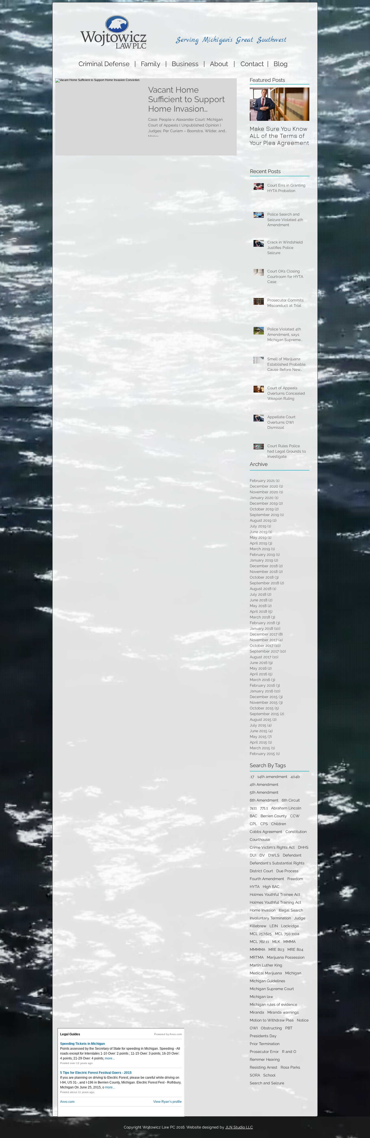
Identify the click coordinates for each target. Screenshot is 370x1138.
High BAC (271, 886)
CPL (253, 824)
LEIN (274, 926)
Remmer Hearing (265, 1059)
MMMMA (257, 949)
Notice (303, 1020)
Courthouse (260, 839)
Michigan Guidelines (267, 981)
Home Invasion (262, 910)
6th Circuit (291, 800)
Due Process (287, 871)
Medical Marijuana (266, 973)
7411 (253, 808)
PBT (289, 1028)
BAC (253, 816)
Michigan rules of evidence (273, 1004)
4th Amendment (264, 784)
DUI (253, 855)
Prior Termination (265, 1044)
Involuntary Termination (270, 918)
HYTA (254, 886)
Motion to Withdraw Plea (272, 1020)
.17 (252, 776)
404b (295, 776)
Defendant (292, 855)
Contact (254, 64)
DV (262, 855)
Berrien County (274, 816)
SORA (255, 1075)
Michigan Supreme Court (272, 989)
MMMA (289, 941)
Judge (299, 918)
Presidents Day (263, 1036)
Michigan (293, 973)
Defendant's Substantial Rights (277, 863)
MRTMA (257, 957)
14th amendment (272, 776)
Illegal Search (291, 910)
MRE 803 (276, 949)
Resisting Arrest (263, 1067)
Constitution (296, 831)
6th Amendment (264, 800)
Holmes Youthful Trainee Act (275, 894)
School (269, 1075)
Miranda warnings (283, 1012)
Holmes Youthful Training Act (275, 902)
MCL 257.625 (261, 934)
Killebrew (258, 926)
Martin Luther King (266, 965)
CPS (264, 824)
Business (185, 64)
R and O (289, 1051)
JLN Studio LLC (239, 1127)
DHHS (303, 847)
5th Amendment (264, 792)
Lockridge (290, 926)
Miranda (257, 1012)
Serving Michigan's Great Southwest (231, 40)
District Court (261, 871)
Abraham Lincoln (286, 808)
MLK (276, 941)
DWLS (274, 855)
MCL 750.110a (287, 934)
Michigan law (261, 996)
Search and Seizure (267, 1083)
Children (278, 824)
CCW (295, 816)
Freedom (295, 879)
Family (150, 64)
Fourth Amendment (267, 879)
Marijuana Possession (285, 957)
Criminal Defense (103, 64)
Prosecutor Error (264, 1051)
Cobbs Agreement (266, 831)
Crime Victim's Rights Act (272, 847)
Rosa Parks (290, 1067)
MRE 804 (295, 949)
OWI (254, 1028)
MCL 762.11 (259, 941)
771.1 (264, 808)
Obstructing (271, 1028)
